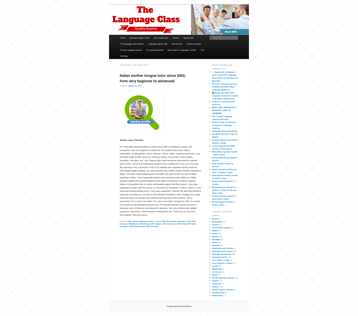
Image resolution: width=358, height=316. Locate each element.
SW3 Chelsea (144, 224)
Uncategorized (218, 292)
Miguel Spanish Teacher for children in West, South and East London (224, 190)
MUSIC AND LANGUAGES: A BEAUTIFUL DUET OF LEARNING (224, 110)
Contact (176, 37)
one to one (216, 271)
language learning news (222, 251)
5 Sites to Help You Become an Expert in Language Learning (224, 125)
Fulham (173, 221)
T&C (202, 50)
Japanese (216, 245)
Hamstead (216, 239)
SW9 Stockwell (152, 226)
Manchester (217, 269)
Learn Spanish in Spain (222, 263)
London (215, 266)
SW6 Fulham (182, 224)
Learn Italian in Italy (220, 260)
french (214, 233)
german (215, 236)
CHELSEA (165, 221)
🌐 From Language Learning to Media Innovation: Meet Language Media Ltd (224, 86)
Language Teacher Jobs (158, 43)
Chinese (215, 224)
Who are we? (177, 43)
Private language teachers (143, 221)
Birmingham (217, 221)
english (215, 230)
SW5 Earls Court (169, 224)
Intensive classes (194, 43)
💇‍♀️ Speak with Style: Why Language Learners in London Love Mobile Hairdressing (225, 95)
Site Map (124, 56)
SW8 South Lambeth (138, 226)
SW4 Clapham (156, 224)
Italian (129, 221)
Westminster (217, 295)
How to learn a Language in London (182, 50)
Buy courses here (161, 37)
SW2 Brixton (133, 224)
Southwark (216, 283)
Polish (215, 274)
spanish (215, 286)
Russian (215, 280)
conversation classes (221, 227)
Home (122, 37)
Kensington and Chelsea (222, 248)
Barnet (215, 218)
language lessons (219, 257)
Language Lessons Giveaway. (225, 131)
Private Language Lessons (131, 50)
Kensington (181, 221)
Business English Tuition (140, 37)
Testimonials (188, 37)
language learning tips (221, 254)
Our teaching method (154, 50)
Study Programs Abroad (222, 289)
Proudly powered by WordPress (179, 306)
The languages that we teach (132, 43)
